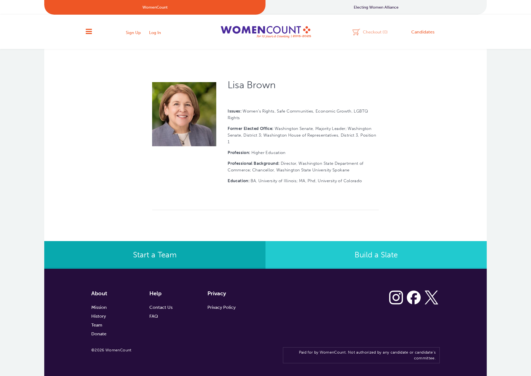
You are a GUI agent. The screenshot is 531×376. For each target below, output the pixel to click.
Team (96, 325)
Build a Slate (376, 254)
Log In (155, 32)
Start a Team (155, 254)
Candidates (422, 32)
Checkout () (375, 31)
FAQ (153, 316)
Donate (98, 333)
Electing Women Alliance (376, 7)
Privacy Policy (221, 307)
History (98, 316)
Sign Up (133, 32)
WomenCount (265, 32)
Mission (99, 307)
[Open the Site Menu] (89, 32)
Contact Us (161, 307)
